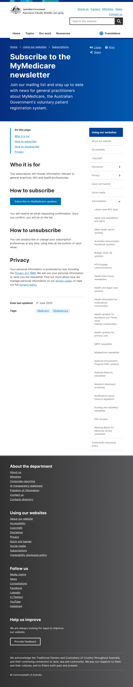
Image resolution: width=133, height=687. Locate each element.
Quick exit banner (101, 183)
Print (112, 47)
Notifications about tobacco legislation (104, 397)
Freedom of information (24, 490)
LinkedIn (15, 592)
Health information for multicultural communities (105, 302)
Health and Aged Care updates (106, 289)
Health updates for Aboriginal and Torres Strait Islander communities (105, 319)
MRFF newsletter (103, 344)
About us (83, 9)
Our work (45, 33)
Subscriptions (60, 47)
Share (97, 52)
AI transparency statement (26, 485)
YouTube (15, 601)
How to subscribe (25, 141)
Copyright (97, 158)
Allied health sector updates (104, 231)
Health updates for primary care (104, 334)
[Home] (37, 10)
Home (16, 33)
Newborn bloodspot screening (104, 386)
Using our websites (34, 47)
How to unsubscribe (27, 146)
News (118, 9)
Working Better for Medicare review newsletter (104, 430)
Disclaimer (97, 166)
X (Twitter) (16, 597)
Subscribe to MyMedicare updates (35, 201)
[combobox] (92, 21)
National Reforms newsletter (103, 374)
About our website (101, 141)
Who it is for (22, 136)
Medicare (43, 311)
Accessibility (98, 149)
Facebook (16, 588)
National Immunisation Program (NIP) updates (106, 362)
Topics (29, 33)
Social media (98, 192)
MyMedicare (60, 311)
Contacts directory (21, 499)
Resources (63, 33)
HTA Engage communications (103, 266)
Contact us (115, 14)
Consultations (18, 583)
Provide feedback (25, 641)
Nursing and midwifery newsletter (106, 409)
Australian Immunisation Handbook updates (106, 243)
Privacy (19, 151)
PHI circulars (101, 419)
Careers (95, 9)
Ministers (107, 9)
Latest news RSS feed (106, 209)
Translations (112, 33)
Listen (97, 47)
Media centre (18, 574)
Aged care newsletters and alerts (106, 219)
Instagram (16, 606)
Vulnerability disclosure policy (104, 444)
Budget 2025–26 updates (103, 254)
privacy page (64, 280)
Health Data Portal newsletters (104, 278)
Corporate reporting (22, 481)
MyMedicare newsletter (106, 352)
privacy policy (28, 284)
